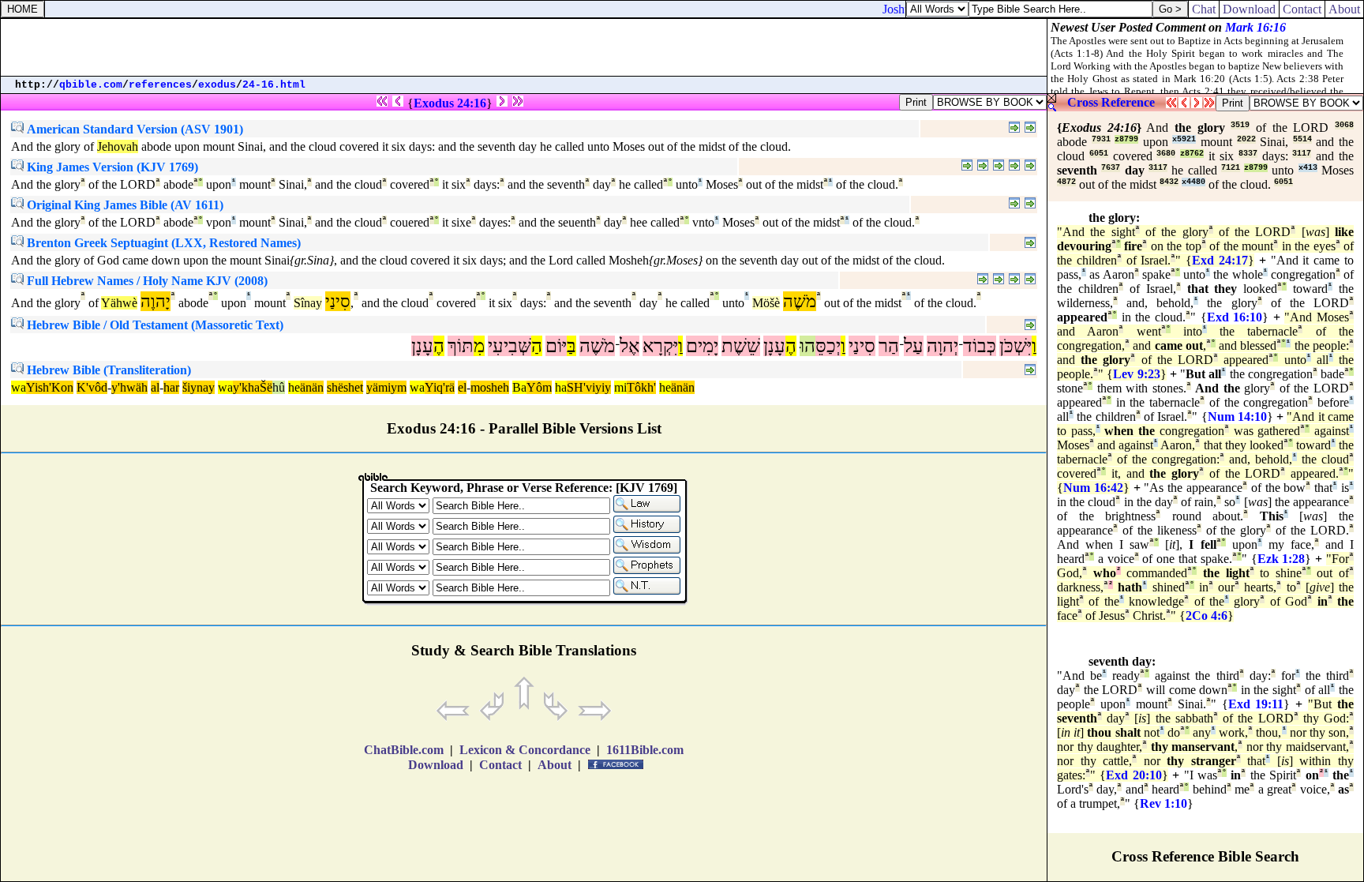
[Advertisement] (524, 47)
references (160, 85)
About (1344, 9)
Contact (1302, 9)
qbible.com (90, 85)
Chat (1204, 9)
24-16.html (273, 85)
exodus (217, 85)
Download (1249, 9)
